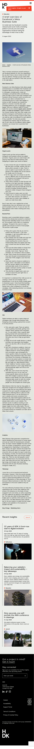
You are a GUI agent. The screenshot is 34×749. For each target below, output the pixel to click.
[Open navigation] (31, 3)
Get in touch (8, 661)
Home (3, 65)
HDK (4, 6)
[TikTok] (6, 692)
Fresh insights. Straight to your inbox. (17, 8)
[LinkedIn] (3, 692)
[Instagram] (10, 692)
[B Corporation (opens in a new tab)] (29, 701)
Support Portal (7, 707)
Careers (5, 700)
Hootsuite (22, 105)
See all (28, 517)
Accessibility (7, 703)
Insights (9, 65)
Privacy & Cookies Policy (10, 715)
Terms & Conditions (9, 711)
